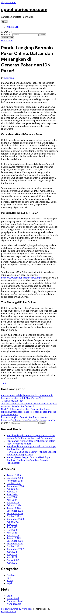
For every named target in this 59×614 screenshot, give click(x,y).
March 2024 (13, 502)
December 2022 (15, 540)
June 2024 (12, 494)
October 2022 (14, 546)
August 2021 (13, 560)
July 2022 (12, 551)
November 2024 (15, 480)
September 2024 (15, 486)
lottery (10, 580)
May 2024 (12, 497)
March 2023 (13, 535)
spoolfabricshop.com (24, 9)
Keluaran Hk (13, 27)
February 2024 (14, 505)
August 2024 (13, 489)
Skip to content (8, 2)
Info (4, 383)
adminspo (9, 78)
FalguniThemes (8, 611)
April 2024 (12, 499)
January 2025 (14, 475)
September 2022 (15, 549)
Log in (9, 595)
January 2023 (14, 538)
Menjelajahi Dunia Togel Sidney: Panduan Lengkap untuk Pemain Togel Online (32, 453)
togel (9, 583)
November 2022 (15, 543)
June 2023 (12, 527)
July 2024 (12, 491)
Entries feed (13, 598)
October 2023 (14, 516)
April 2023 (12, 532)
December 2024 (15, 478)
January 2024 (14, 508)
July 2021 (12, 562)
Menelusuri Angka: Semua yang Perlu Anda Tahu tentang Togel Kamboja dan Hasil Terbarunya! (31, 437)
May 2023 (12, 530)
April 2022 (12, 557)
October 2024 (14, 483)
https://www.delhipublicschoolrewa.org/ (21, 277)
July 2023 (12, 524)
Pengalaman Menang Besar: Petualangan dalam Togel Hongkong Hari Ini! (31, 442)
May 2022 (12, 554)
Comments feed (15, 601)
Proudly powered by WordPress (17, 608)
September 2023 (15, 519)
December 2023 (15, 510)
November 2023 (15, 513)
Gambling (11, 575)
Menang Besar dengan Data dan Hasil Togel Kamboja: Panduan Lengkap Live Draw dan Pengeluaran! (28, 460)
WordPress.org (14, 604)
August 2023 (13, 521)
